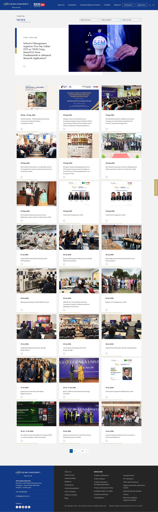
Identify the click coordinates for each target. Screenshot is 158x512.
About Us (61, 5)
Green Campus (99, 479)
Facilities (107, 5)
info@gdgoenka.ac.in (23, 496)
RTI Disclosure (128, 479)
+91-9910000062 (21, 492)
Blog (66, 498)
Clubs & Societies (71, 495)
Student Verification (101, 475)
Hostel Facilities (70, 478)
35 (82, 451)
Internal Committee (101, 494)
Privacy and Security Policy (103, 488)
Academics (72, 5)
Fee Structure (69, 475)
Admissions (128, 5)
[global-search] (150, 5)
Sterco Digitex (138, 506)
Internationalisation (72, 488)
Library (125, 494)
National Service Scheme (132, 491)
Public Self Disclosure (130, 482)
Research (117, 5)
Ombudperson (99, 498)
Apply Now (141, 5)
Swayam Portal (128, 475)
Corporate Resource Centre (90, 5)
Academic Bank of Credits (103, 491)
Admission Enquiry (156, 187)
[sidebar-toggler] (153, 5)
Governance (69, 485)
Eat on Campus (70, 492)
